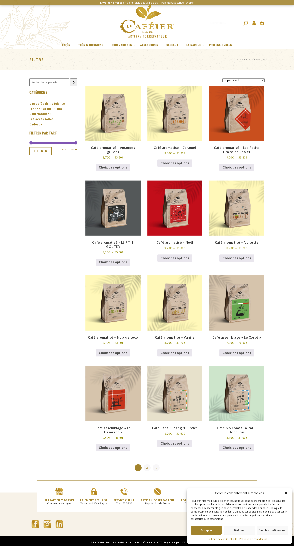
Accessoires (149, 45)
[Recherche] (73, 82)
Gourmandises (122, 45)
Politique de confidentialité (222, 539)
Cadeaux (172, 45)
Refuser (239, 530)
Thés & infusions (90, 45)
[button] (286, 493)
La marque (193, 45)
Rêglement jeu (172, 542)
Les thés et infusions (45, 109)
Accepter (206, 530)
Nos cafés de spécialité (47, 104)
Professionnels (220, 45)
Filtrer (40, 151)
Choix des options (113, 167)
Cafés (66, 45)
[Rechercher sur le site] (246, 23)
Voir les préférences (272, 530)
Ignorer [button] (189, 2)
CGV (159, 542)
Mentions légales (115, 542)
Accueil (236, 59)
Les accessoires (41, 119)
